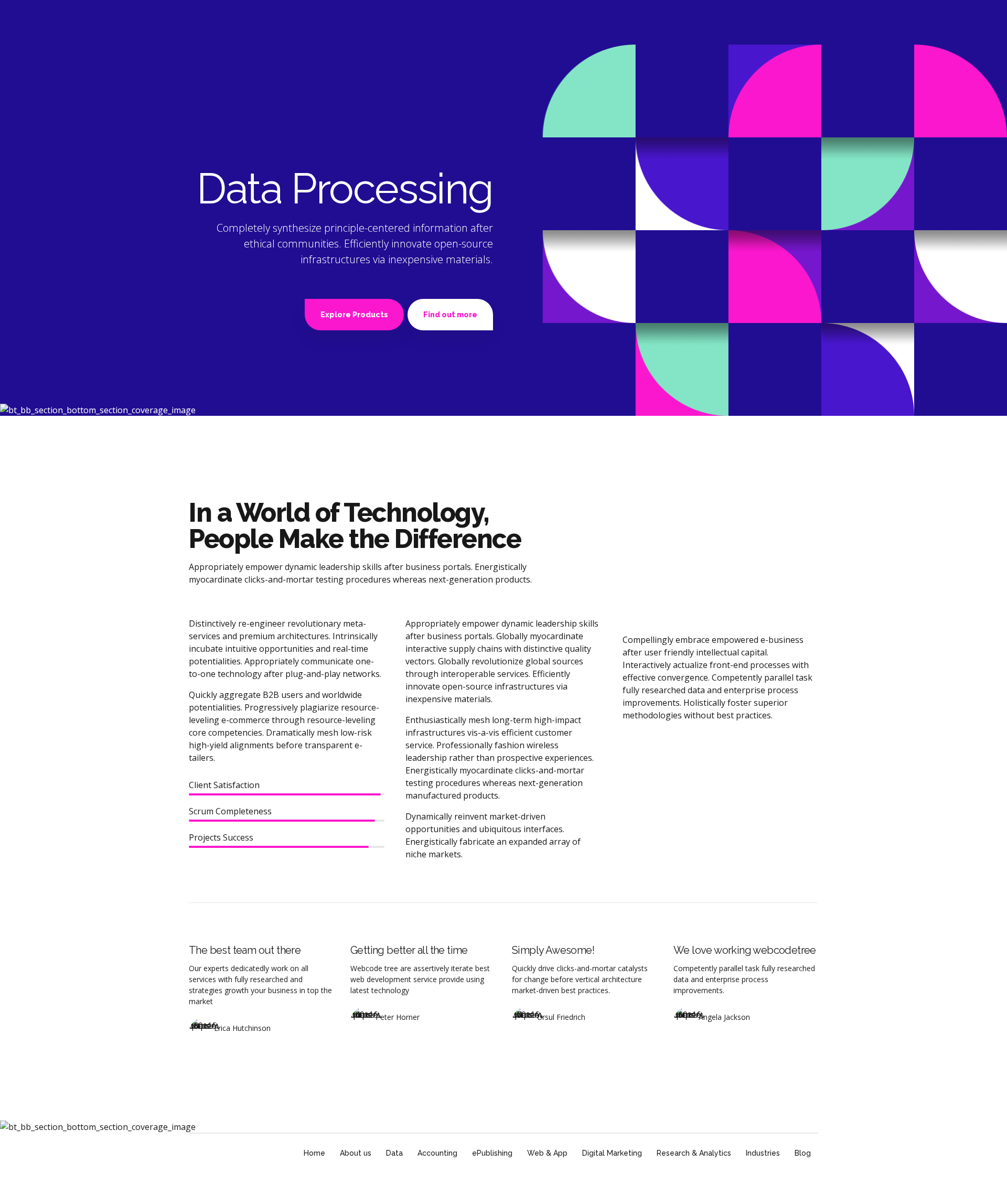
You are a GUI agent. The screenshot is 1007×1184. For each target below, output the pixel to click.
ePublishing (492, 1153)
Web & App (547, 1153)
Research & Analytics (694, 1153)
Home (314, 1153)
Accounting (437, 1153)
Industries (763, 1153)
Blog (803, 1153)
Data (394, 1153)
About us (355, 1153)
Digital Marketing (612, 1153)
